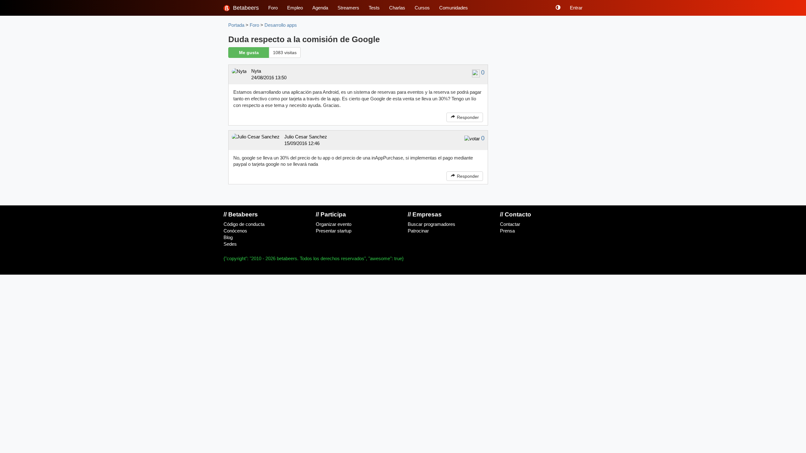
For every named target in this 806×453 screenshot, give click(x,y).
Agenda (320, 7)
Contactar (510, 224)
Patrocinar (418, 230)
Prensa (507, 230)
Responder (467, 117)
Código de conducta (244, 224)
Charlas (397, 7)
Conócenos (235, 230)
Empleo (295, 7)
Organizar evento (333, 224)
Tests (374, 7)
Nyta (256, 71)
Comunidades (453, 7)
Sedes (230, 244)
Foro (273, 7)
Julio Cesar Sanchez (305, 136)
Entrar (576, 7)
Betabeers (245, 8)
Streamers (348, 7)
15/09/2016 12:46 (302, 143)
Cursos (422, 7)
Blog (228, 237)
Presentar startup (333, 230)
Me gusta (249, 52)
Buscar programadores (431, 224)
